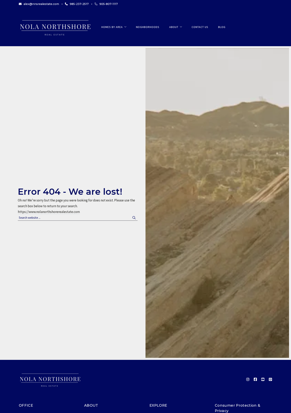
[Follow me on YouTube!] (263, 379)
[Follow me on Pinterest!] (270, 379)
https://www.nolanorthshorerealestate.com (49, 212)
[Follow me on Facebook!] (255, 379)
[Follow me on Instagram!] (248, 379)
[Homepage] (55, 27)
